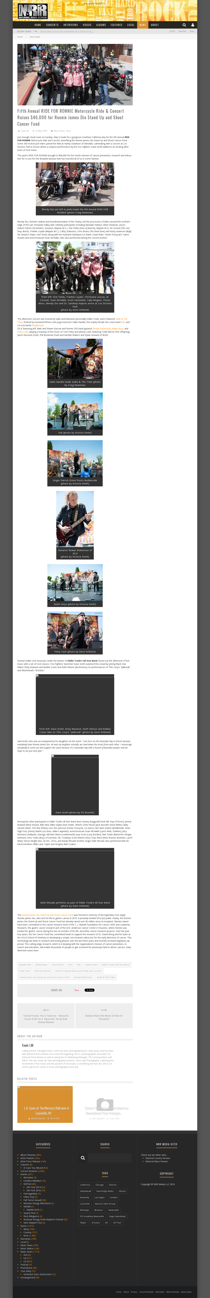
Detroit (112, 1185)
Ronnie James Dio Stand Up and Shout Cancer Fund (47, 914)
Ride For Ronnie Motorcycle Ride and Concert (78, 971)
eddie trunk (91, 964)
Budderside (37, 325)
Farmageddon (31, 1193)
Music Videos (27, 1248)
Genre (23, 1225)
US (25, 1261)
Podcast (24, 1264)
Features (116, 25)
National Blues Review (156, 1161)
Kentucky (84, 1197)
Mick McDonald (98, 1118)
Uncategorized (27, 1277)
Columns (24, 1164)
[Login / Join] (193, 24)
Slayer (83, 1222)
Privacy (134, 1292)
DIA (123, 322)
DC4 (70, 964)
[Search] (184, 24)
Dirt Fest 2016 (34, 1190)
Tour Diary (25, 1271)
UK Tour (117, 1222)
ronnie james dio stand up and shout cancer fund (44, 977)
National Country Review (157, 1158)
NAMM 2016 (33, 1209)
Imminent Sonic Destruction (37, 1274)
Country (182, 31)
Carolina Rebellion (32, 1180)
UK (25, 1258)
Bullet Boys (117, 328)
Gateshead (85, 1191)
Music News (59, 130)
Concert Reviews (28, 1171)
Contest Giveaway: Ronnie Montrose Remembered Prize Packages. (106, 1110)
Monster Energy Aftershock (37, 1203)
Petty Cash (22, 331)
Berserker (28, 1177)
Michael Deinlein (39, 1118)
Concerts (52, 25)
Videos (87, 25)
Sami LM (25, 130)
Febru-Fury (29, 1196)
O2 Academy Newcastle (92, 1216)
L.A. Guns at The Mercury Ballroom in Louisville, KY (46, 1110)
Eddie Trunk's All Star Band (115, 964)
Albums (101, 25)
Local (131, 25)
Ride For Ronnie (43, 971)
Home (38, 25)
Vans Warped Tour (33, 1222)
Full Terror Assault (33, 1200)
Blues (172, 31)
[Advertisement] (160, 63)
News (142, 25)
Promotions (26, 1267)
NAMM (27, 1206)
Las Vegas (100, 1197)
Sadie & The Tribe (106, 977)
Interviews (70, 25)
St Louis (96, 1222)
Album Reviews (28, 1154)
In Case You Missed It (34, 1167)
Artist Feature (27, 1158)
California (85, 1185)
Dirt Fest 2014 (34, 1187)
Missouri (99, 1210)
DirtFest (28, 1183)
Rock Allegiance (31, 1216)
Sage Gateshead (117, 1216)
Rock (192, 31)
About (155, 25)
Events (23, 1174)
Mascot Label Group (105, 1203)
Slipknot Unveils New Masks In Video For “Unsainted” (104, 1017)
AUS (26, 1254)
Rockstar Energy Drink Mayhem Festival (43, 1219)
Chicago (100, 1185)
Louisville (85, 1203)
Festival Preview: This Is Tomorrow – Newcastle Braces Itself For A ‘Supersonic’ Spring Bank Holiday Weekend (46, 1019)
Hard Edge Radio (105, 1191)
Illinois (122, 1191)
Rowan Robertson (102, 328)
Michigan (84, 1210)
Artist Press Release (30, 1161)
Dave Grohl (57, 964)
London (114, 1197)
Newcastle (114, 1210)
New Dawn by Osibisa (49, 31)
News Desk (26, 1251)
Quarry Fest (29, 1213)
